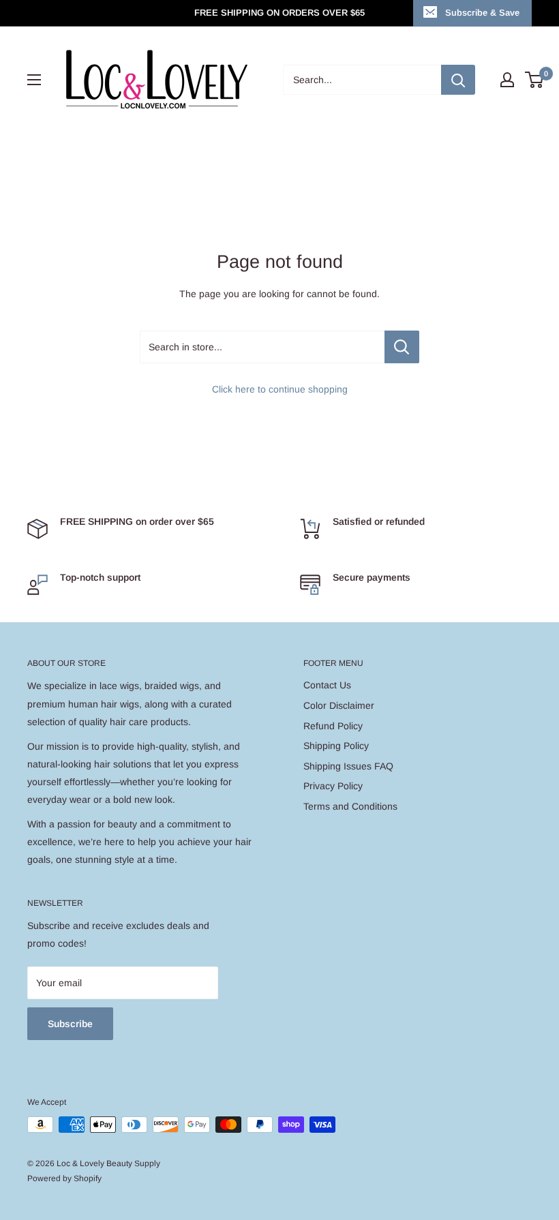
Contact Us (327, 685)
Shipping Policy (336, 745)
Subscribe (70, 1023)
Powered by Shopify (64, 1178)
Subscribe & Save (482, 12)
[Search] (458, 80)
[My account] (507, 79)
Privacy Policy (333, 785)
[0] (534, 80)
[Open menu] (34, 79)
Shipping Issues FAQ (348, 766)
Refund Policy (333, 725)
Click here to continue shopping (280, 389)
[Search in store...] (401, 347)
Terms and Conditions (350, 806)
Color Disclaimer (338, 705)
